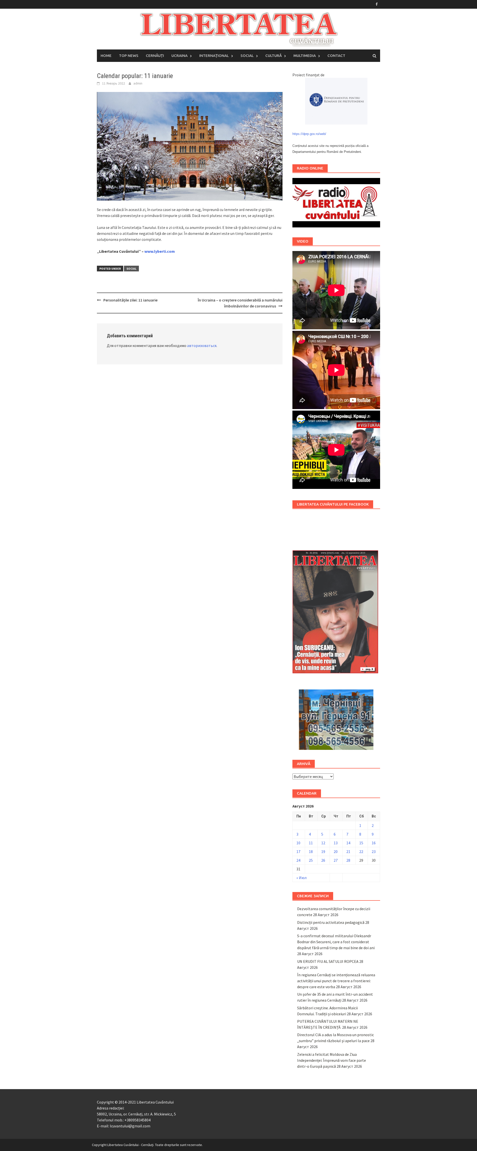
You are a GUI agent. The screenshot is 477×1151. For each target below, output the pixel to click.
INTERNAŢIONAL (214, 55)
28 (348, 860)
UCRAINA (179, 55)
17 (298, 851)
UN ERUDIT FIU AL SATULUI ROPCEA (327, 961)
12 (323, 842)
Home (106, 55)
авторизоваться (201, 345)
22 (361, 851)
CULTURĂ (273, 55)
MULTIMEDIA (304, 55)
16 (374, 842)
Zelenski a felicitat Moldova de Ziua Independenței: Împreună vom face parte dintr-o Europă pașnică (331, 1060)
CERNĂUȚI (155, 55)
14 (348, 842)
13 (336, 842)
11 (311, 842)
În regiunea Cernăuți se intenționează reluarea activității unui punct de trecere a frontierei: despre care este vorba (336, 980)
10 (298, 842)
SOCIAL (247, 55)
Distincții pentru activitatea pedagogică (330, 922)
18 (311, 851)
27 (336, 860)
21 (348, 851)
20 (336, 851)
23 (374, 851)
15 (361, 842)
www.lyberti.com (159, 251)
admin (137, 83)
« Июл (301, 877)
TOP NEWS (128, 55)
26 (323, 860)
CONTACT (336, 55)
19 (323, 851)
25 (311, 860)
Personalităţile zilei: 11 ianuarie (130, 300)
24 (298, 860)
